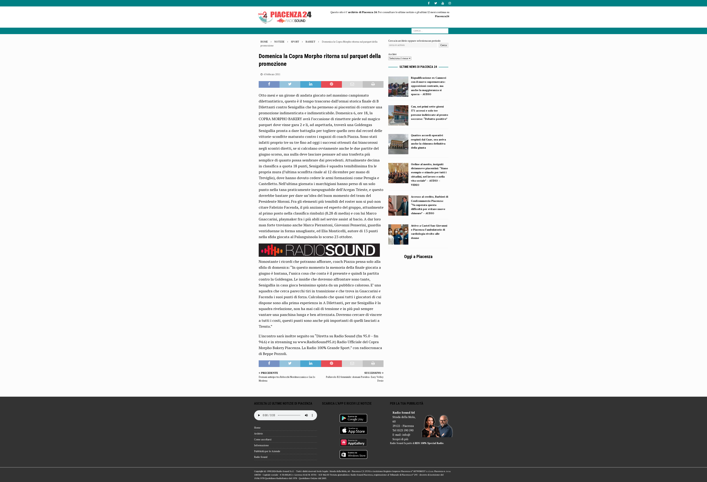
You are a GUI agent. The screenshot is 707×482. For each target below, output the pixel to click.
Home (257, 427)
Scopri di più (400, 439)
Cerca (443, 45)
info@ (406, 434)
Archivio (258, 433)
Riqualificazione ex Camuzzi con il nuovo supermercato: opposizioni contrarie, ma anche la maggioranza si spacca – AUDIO (428, 86)
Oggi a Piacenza (418, 256)
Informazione (261, 445)
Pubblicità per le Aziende (267, 451)
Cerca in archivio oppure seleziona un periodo (414, 40)
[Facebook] (428, 3)
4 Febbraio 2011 (271, 74)
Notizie (279, 41)
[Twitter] (435, 3)
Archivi (392, 54)
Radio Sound (260, 457)
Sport (295, 41)
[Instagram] (449, 3)
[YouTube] (442, 3)
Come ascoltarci (262, 439)
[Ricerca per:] (429, 30)
